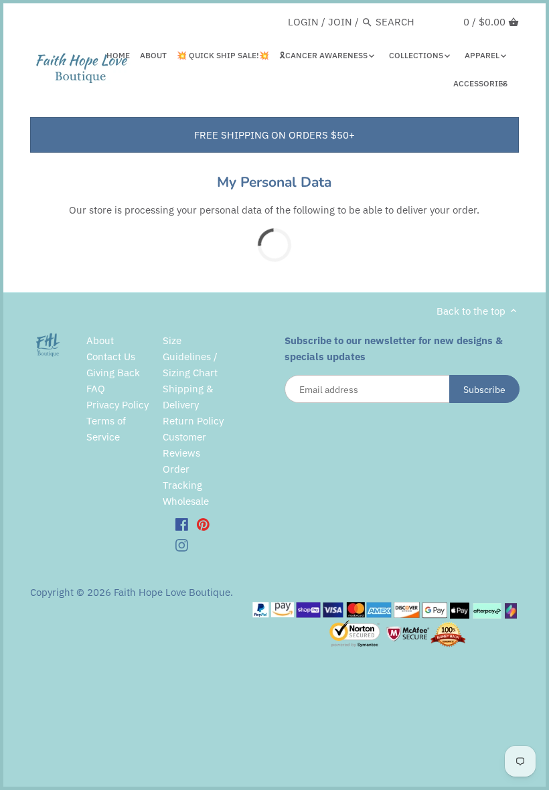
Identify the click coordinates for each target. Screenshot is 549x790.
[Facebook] (181, 524)
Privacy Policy (117, 404)
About (100, 340)
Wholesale (186, 501)
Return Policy (193, 420)
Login (303, 21)
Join (340, 21)
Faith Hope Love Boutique (172, 592)
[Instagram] (181, 545)
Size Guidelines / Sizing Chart (190, 356)
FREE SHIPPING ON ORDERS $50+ (274, 135)
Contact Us (110, 356)
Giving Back (113, 372)
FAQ (95, 388)
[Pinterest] (203, 524)
